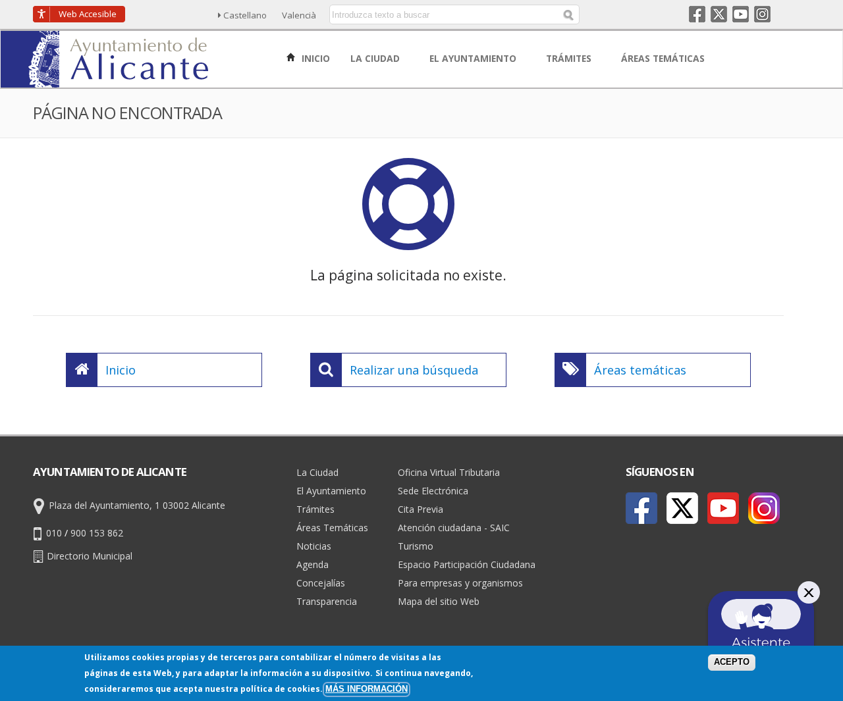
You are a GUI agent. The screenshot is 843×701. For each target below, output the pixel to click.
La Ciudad (317, 472)
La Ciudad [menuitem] (376, 58)
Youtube (740, 14)
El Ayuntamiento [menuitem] (474, 58)
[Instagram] (764, 508)
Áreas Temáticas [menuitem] (664, 58)
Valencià (299, 15)
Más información (366, 689)
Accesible (88, 14)
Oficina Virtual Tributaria (449, 472)
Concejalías (320, 583)
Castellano (245, 15)
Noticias (313, 546)
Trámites (315, 509)
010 (54, 533)
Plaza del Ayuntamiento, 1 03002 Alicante (137, 505)
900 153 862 (96, 533)
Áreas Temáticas (332, 527)
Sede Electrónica (433, 490)
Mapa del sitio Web (438, 601)
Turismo (415, 546)
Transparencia (326, 601)
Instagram (762, 14)
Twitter (719, 14)
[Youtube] (723, 508)
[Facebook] (641, 508)
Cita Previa (420, 509)
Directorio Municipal (89, 556)
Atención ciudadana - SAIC (454, 527)
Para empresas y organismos (460, 583)
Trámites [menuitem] (570, 58)
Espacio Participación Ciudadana (466, 564)
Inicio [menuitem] (314, 58)
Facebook (697, 14)
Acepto (731, 662)
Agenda (312, 564)
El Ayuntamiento (331, 490)
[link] (119, 80)
